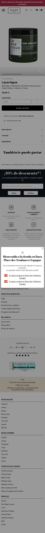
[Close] (42, 248)
